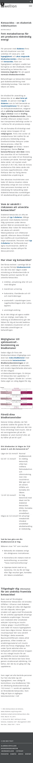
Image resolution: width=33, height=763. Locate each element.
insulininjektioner (9, 106)
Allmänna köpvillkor (8, 746)
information (25, 589)
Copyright (20, 751)
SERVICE (20, 754)
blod (22, 152)
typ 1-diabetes (16, 217)
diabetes (20, 49)
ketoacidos (8, 61)
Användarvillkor (7, 751)
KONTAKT (28, 754)
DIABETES (13, 754)
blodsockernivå (23, 267)
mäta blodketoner (17, 358)
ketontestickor (19, 360)
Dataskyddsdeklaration (9, 748)
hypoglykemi (6, 56)
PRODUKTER (5, 754)
